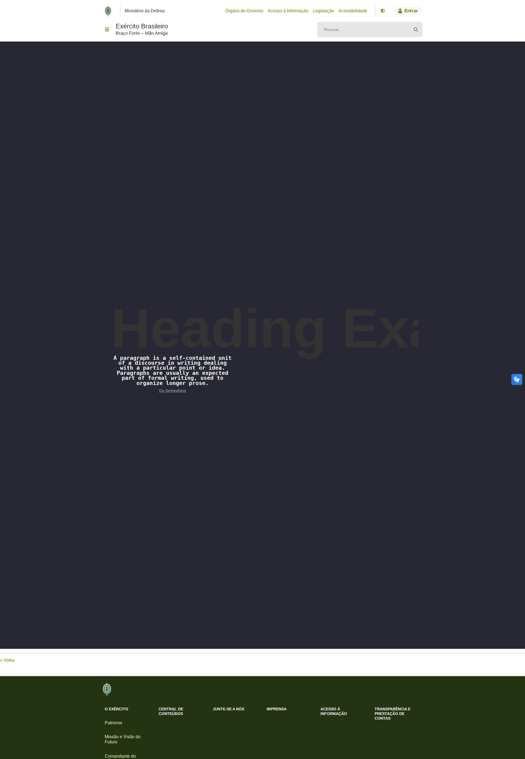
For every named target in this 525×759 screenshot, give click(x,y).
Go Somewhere (172, 390)
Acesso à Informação (333, 711)
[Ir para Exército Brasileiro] (109, 10)
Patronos (113, 722)
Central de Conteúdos (171, 711)
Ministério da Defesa (145, 10)
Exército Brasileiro (142, 26)
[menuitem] (244, 11)
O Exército (116, 709)
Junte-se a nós (228, 709)
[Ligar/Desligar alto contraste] (382, 11)
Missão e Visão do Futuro (123, 739)
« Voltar (7, 660)
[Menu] (107, 29)
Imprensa (277, 709)
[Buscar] (416, 29)
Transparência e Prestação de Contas (392, 713)
